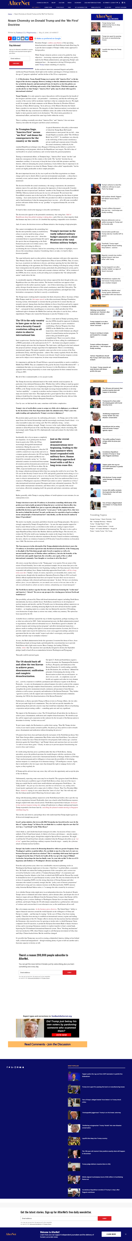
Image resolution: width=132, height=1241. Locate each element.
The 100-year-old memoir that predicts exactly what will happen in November (113, 390)
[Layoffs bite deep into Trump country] (95, 53)
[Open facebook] (116, 2)
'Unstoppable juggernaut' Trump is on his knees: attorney (101, 1112)
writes (24, 647)
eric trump (109, 531)
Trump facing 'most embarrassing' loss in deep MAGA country (111, 24)
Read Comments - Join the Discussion (48, 1044)
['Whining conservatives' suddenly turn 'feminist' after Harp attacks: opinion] (118, 313)
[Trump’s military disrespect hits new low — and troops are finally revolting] (118, 347)
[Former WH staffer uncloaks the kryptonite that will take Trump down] (95, 493)
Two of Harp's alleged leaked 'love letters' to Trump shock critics (112, 505)
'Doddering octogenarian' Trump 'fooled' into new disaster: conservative (111, 415)
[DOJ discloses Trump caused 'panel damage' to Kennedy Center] (95, 480)
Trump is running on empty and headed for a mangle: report (99, 335)
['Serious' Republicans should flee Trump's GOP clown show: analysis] (118, 358)
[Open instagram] (15, 1067)
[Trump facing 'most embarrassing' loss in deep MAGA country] (95, 26)
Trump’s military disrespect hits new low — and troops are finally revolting (100, 346)
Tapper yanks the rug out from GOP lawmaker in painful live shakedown (113, 466)
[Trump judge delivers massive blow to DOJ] (74, 1167)
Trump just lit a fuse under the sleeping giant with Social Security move (112, 403)
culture (61, 2)
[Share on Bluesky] (27, 38)
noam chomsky (106, 519)
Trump (42, 64)
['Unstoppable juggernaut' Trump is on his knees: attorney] (74, 1115)
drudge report (100, 524)
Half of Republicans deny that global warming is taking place (43, 215)
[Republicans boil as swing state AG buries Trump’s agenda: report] (95, 429)
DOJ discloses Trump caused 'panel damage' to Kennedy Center (112, 479)
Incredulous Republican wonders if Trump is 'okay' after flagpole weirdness (111, 454)
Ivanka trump (100, 531)
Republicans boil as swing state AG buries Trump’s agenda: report (111, 428)
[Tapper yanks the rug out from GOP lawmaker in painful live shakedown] (95, 468)
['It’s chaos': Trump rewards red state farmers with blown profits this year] (118, 370)
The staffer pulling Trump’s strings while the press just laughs (112, 441)
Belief (54, 2)
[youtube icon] (20, 1067)
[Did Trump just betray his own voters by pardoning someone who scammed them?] (30, 1028)
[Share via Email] (22, 38)
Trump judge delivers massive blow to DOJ (96, 1164)
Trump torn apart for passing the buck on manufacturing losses (111, 38)
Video (70, 2)
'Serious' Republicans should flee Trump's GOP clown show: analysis (100, 358)
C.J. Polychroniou (30, 33)
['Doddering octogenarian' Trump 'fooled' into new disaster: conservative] (95, 417)
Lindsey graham (102, 526)
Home (10, 14)
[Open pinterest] (17, 1067)
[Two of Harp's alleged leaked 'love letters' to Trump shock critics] (95, 506)
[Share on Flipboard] (10, 38)
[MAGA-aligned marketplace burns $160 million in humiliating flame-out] (74, 1180)
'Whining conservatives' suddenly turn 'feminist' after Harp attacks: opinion (100, 312)
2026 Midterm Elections (92, 2)
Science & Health (42, 2)
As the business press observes (46, 909)
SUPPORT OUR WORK (120, 7)
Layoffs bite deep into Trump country (94, 1138)
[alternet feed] (119, 3)
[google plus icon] (12, 1067)
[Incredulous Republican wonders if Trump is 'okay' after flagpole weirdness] (95, 455)
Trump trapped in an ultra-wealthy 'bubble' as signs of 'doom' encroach (99, 323)
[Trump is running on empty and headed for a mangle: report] (118, 335)
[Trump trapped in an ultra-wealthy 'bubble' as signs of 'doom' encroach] (118, 324)
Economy (78, 2)
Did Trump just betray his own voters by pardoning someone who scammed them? (61, 1026)
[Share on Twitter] (18, 38)
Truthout (19, 33)
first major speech (38, 299)
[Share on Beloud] (31, 38)
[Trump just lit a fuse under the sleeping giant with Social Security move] (95, 404)
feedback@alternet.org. (62, 1016)
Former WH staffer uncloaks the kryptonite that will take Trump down (112, 492)
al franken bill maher (102, 528)
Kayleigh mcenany (99, 521)
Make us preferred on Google (49, 38)
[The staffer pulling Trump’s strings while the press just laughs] (95, 442)
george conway (95, 519)
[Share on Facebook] (14, 38)
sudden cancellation (55, 43)
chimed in (24, 790)
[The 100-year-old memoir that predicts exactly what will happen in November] (95, 391)
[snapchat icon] (23, 1067)
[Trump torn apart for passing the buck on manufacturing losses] (95, 40)
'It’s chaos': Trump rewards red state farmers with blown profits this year (100, 369)
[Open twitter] (117, 2)
